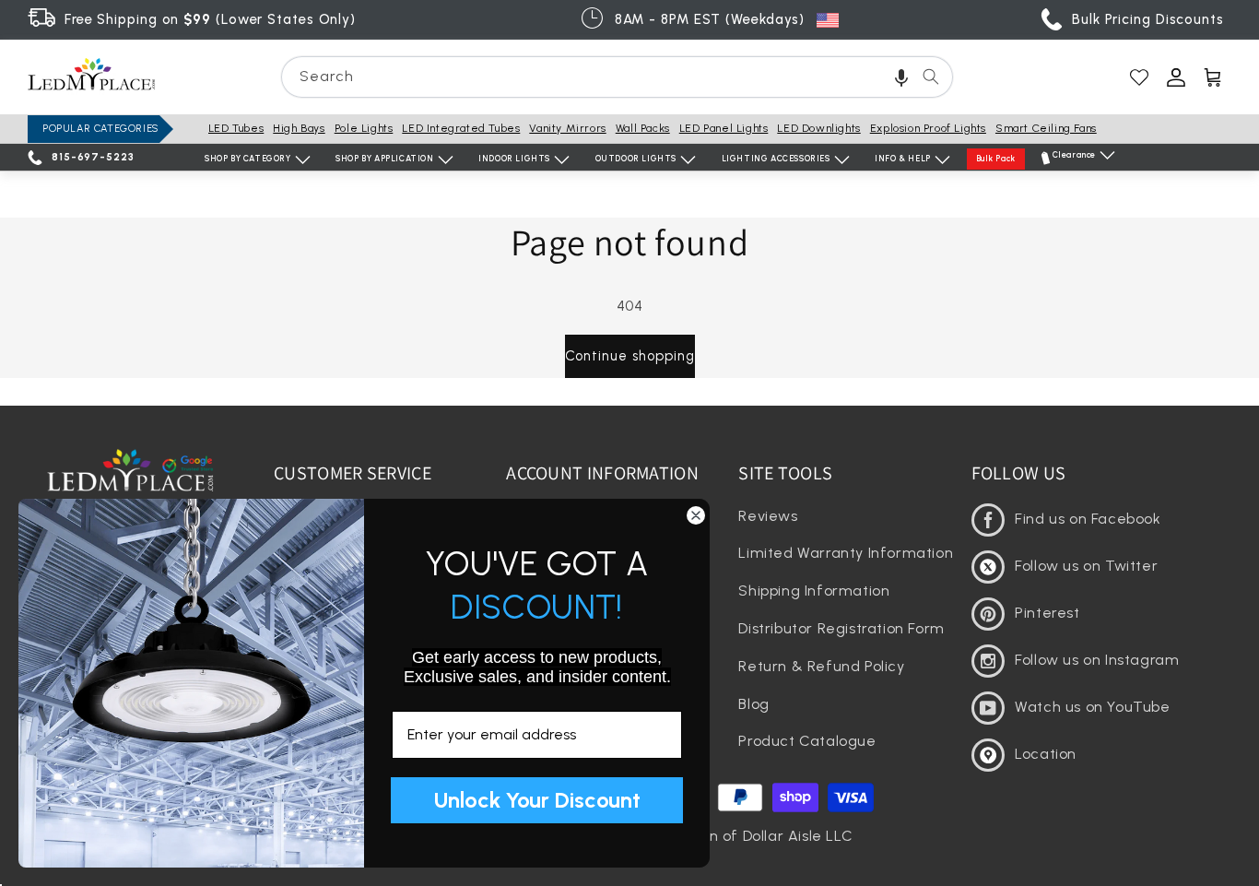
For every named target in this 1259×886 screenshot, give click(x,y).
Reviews (767, 516)
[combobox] (617, 77)
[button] (901, 77)
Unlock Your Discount (537, 799)
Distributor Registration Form (841, 628)
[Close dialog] (696, 515)
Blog (753, 704)
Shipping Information (813, 590)
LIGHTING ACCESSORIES (776, 158)
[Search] (931, 76)
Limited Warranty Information (845, 552)
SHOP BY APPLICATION (384, 158)
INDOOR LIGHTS (514, 158)
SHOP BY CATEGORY (248, 158)
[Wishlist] (1139, 77)
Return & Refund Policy (821, 666)
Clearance (1074, 154)
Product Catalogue (807, 741)
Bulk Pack (996, 158)
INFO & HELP (903, 158)
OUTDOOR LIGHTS (636, 158)
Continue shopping (630, 356)
